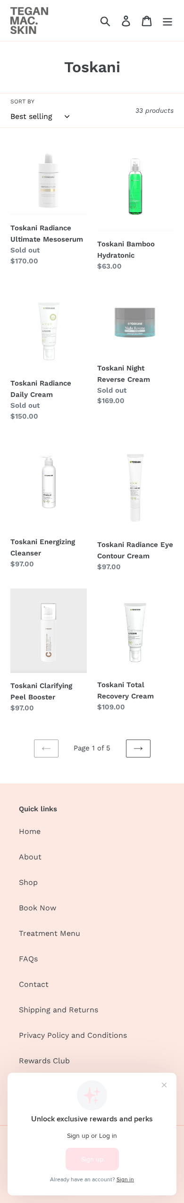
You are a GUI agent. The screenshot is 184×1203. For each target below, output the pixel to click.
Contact (34, 984)
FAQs (28, 958)
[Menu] (167, 20)
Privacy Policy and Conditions (73, 1035)
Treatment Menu (49, 933)
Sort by (22, 101)
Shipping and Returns (58, 1009)
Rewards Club (44, 1060)
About (30, 856)
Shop (28, 882)
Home (30, 831)
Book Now (37, 907)
